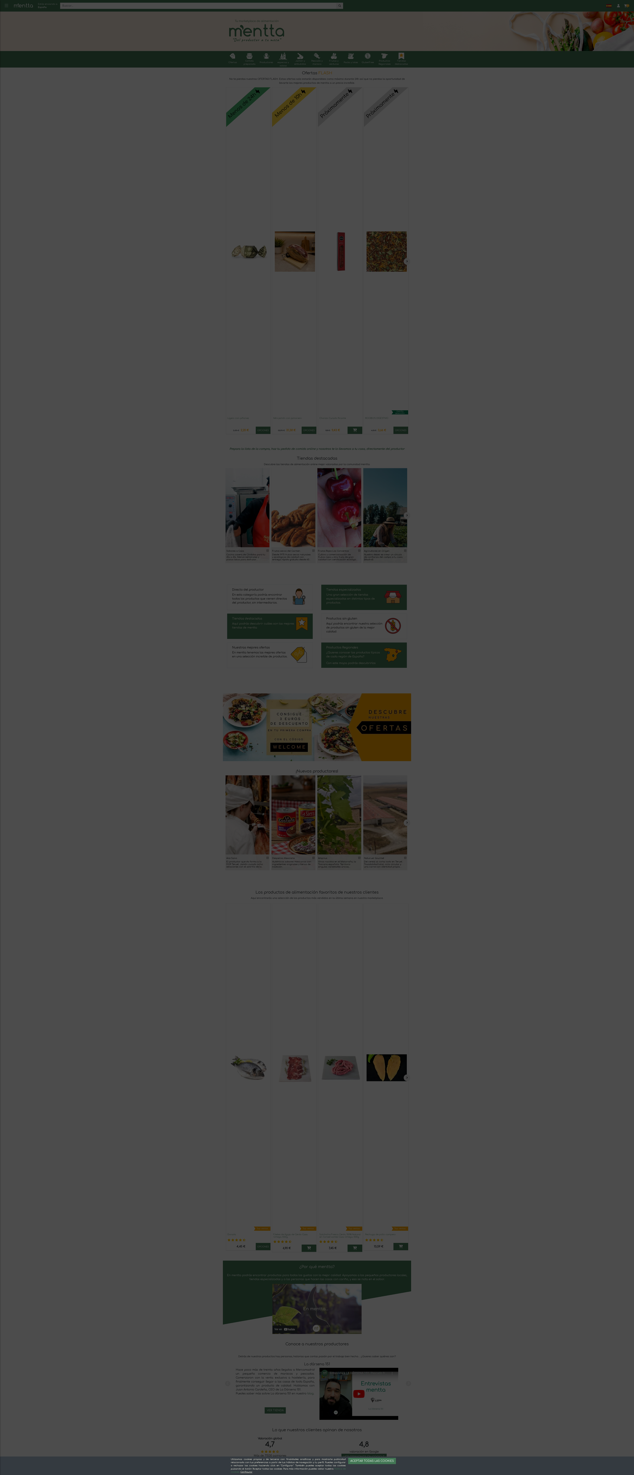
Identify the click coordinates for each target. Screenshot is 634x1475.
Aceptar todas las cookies (372, 1460)
